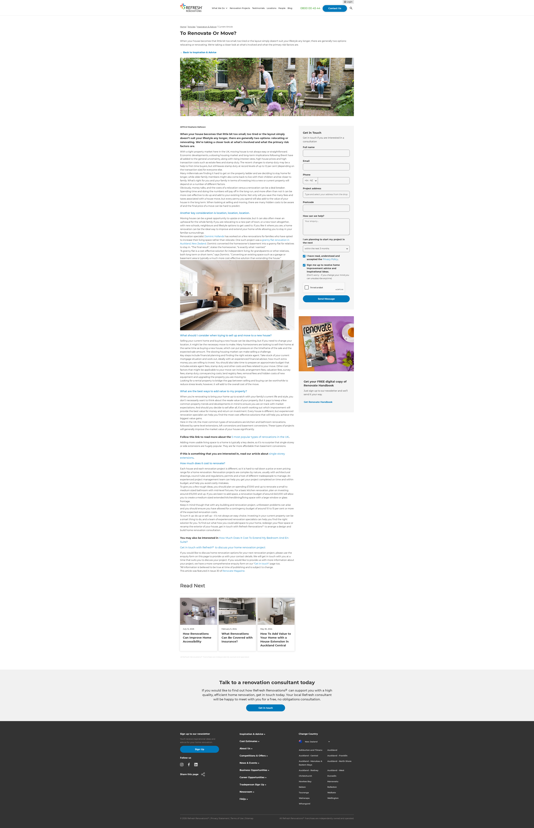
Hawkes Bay (305, 781)
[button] (219, 8)
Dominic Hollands (214, 236)
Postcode (308, 202)
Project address (312, 188)
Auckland (332, 750)
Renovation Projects (240, 8)
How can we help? (313, 216)
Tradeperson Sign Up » (253, 784)
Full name (309, 147)
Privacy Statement (220, 818)
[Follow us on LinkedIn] (196, 764)
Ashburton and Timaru (310, 750)
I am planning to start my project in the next (324, 241)
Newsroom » (247, 792)
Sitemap (249, 818)
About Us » (246, 748)
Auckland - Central (308, 755)
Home (183, 27)
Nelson (302, 787)
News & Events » (249, 763)
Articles (191, 27)
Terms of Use (237, 818)
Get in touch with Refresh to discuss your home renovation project (222, 547)
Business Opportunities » (254, 770)
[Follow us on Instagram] (182, 764)
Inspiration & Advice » (252, 734)
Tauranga (304, 792)
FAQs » (244, 799)
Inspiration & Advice (206, 27)
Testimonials (258, 8)
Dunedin (331, 776)
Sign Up (199, 749)
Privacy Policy (330, 259)
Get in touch (261, 563)
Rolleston (332, 787)
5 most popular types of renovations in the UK (260, 437)
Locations (271, 8)
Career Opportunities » (253, 777)
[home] (192, 8)
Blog (290, 8)
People (281, 8)
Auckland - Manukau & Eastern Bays (310, 763)
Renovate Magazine (233, 571)
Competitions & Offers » (254, 755)
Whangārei (304, 803)
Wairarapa (304, 798)
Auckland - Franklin (337, 755)
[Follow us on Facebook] (189, 764)
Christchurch (305, 776)
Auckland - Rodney (308, 770)
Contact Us (334, 8)
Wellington (333, 798)
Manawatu (332, 781)
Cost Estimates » (249, 741)
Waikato (331, 792)
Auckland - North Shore (339, 761)
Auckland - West (335, 770)
